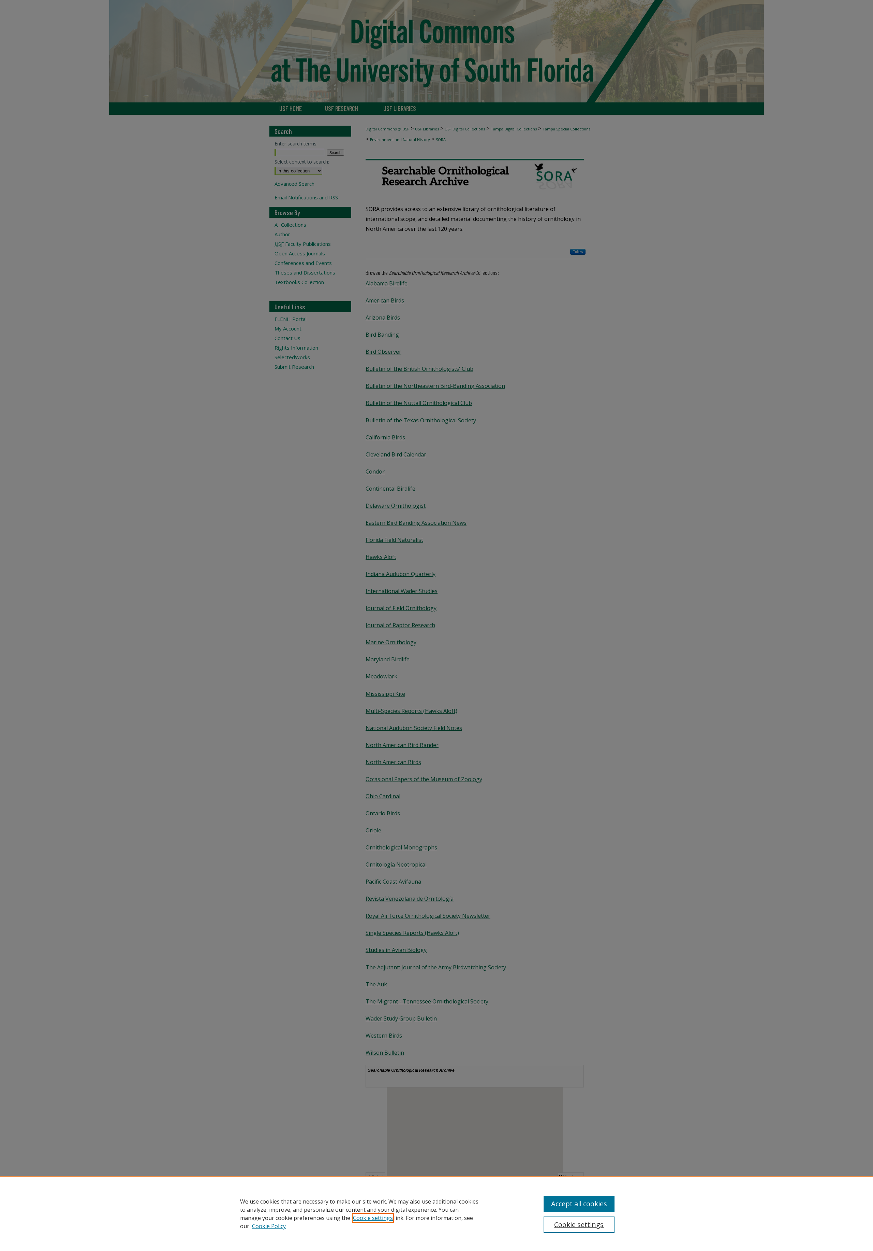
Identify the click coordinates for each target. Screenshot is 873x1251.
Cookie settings (373, 1218)
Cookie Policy (269, 1226)
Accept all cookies (579, 1203)
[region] (436, 1213)
